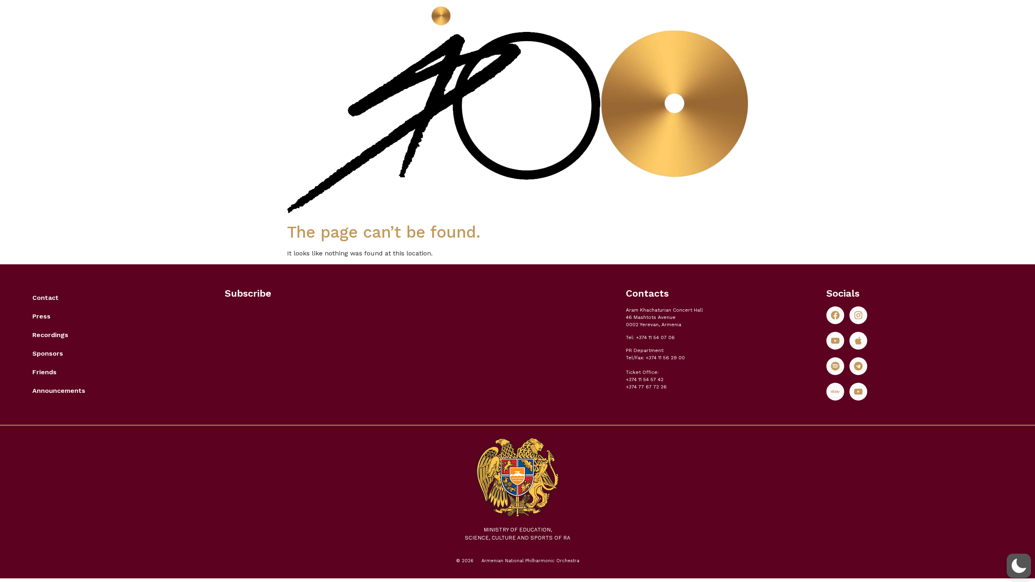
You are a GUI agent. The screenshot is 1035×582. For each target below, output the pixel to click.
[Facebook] (835, 315)
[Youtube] (835, 341)
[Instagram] (858, 315)
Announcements (58, 390)
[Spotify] (835, 366)
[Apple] (858, 341)
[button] (1019, 566)
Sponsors (47, 353)
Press (41, 316)
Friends (44, 372)
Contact (45, 298)
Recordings (50, 335)
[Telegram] (858, 366)
